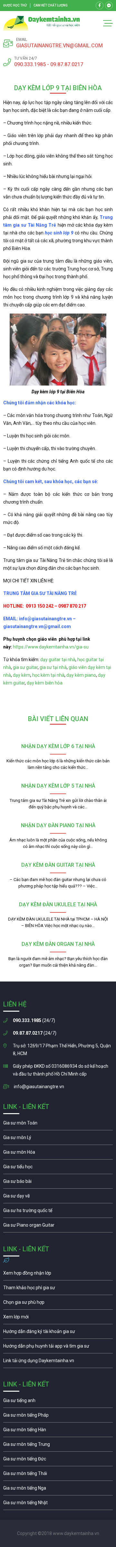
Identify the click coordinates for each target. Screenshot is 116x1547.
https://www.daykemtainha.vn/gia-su (51, 646)
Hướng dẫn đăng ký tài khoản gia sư (58, 1333)
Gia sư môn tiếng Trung (58, 1445)
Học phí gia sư (58, 1289)
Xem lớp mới (58, 1318)
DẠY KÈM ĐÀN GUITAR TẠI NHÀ (58, 865)
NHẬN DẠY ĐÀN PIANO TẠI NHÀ (58, 825)
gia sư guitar (25, 667)
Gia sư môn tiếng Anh (58, 1402)
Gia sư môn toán (58, 1124)
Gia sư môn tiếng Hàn (58, 1431)
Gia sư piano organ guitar (58, 1226)
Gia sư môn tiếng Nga (58, 1362)
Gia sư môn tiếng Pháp (58, 1416)
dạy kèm (21, 675)
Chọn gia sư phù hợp (58, 1303)
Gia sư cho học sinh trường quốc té (58, 1212)
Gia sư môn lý (58, 1139)
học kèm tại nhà (48, 675)
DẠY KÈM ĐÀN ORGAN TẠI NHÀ (58, 944)
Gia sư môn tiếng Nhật (58, 1504)
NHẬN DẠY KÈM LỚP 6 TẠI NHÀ (58, 746)
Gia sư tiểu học (58, 1168)
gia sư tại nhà (53, 667)
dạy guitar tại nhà (57, 659)
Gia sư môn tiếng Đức (58, 1460)
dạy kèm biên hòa (45, 682)
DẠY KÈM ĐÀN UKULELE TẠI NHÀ (58, 904)
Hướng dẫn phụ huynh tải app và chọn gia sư (58, 1347)
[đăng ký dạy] (41, 23)
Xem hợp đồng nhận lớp (58, 1274)
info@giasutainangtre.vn (39, 1086)
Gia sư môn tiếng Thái (58, 1475)
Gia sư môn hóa (58, 1153)
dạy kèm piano (81, 675)
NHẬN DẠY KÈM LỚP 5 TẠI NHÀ (58, 786)
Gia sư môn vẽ (58, 1197)
